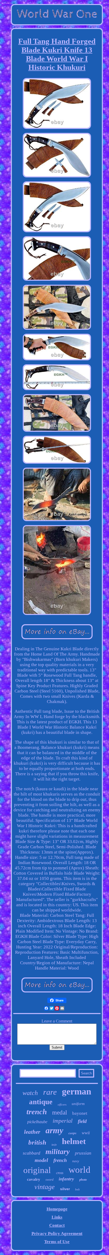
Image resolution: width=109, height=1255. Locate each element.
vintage (44, 1187)
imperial (62, 1120)
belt (77, 1189)
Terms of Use (57, 1241)
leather (32, 1132)
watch (30, 1092)
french (60, 1160)
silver (65, 1189)
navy (75, 1161)
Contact (57, 1225)
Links (57, 1217)
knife (54, 1144)
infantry (66, 1178)
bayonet (79, 1113)
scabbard (31, 1153)
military (58, 1151)
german (76, 1091)
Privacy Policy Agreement (57, 1233)
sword (49, 1179)
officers (62, 1104)
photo (83, 1179)
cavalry (33, 1179)
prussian (83, 1153)
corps (72, 1133)
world (79, 1170)
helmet (74, 1141)
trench (36, 1111)
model (41, 1160)
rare (50, 1092)
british (37, 1142)
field (82, 1121)
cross (59, 1173)
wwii (86, 1133)
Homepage (57, 1209)
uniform (78, 1104)
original (37, 1170)
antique (40, 1102)
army (54, 1130)
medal (59, 1112)
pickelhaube (37, 1122)
